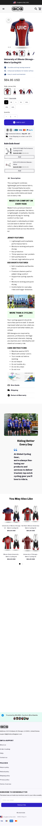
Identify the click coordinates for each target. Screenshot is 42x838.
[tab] (19, 563)
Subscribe (22, 805)
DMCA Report (21, 817)
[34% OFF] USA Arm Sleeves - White (23, 163)
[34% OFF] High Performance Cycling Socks (23, 149)
